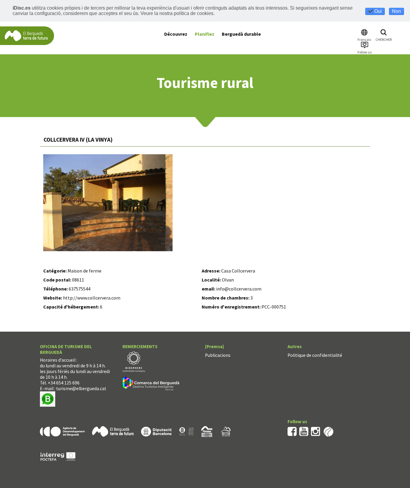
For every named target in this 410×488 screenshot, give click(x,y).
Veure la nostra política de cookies (176, 13)
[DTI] (152, 384)
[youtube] (304, 431)
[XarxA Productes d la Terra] (186, 431)
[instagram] (315, 431)
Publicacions (218, 355)
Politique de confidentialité (315, 355)
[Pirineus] (206, 431)
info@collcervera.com (238, 289)
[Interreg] (58, 456)
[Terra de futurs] (113, 431)
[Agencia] (62, 431)
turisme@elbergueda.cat (81, 388)
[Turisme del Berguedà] (27, 35)
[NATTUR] (226, 431)
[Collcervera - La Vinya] (108, 202)
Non (396, 11)
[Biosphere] (133, 361)
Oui (377, 11)
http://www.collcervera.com (91, 298)
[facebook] (292, 431)
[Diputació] (156, 431)
